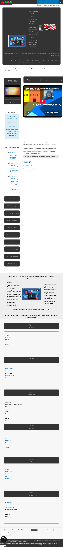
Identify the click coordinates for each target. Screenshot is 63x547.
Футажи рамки (9, 502)
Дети (6, 438)
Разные (7, 378)
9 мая (6, 411)
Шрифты (53, 53)
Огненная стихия (9, 375)
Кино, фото (8, 445)
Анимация (8, 435)
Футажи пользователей (11, 509)
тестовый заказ (11, 305)
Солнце (7, 478)
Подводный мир (9, 471)
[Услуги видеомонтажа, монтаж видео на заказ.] (6, 2)
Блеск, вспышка (9, 368)
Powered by (20, 535)
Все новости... (15, 189)
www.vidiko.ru (26, 529)
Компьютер (8, 440)
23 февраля (8, 406)
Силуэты (7, 337)
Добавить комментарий (29, 169)
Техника (7, 447)
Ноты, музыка (8, 373)
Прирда (7, 335)
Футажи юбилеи (9, 505)
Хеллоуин (7, 416)
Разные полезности (22, 53)
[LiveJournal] (31, 161)
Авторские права (57, 55)
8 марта (7, 409)
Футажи (44, 53)
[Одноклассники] (27, 161)
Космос (7, 442)
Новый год (8, 402)
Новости (11, 53)
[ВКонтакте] (24, 161)
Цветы (7, 344)
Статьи (15, 53)
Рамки (48, 53)
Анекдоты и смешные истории (35, 53)
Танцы (7, 342)
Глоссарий (6, 53)
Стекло (7, 339)
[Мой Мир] (29, 161)
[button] (4, 539)
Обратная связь (31, 317)
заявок (35, 276)
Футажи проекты (9, 507)
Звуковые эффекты (10, 512)
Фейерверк (8, 420)
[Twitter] (26, 161)
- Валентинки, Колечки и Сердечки (13, 404)
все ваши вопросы (23, 315)
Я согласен (3, 546)
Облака (7, 469)
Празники (7, 474)
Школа (7, 418)
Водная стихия (9, 371)
